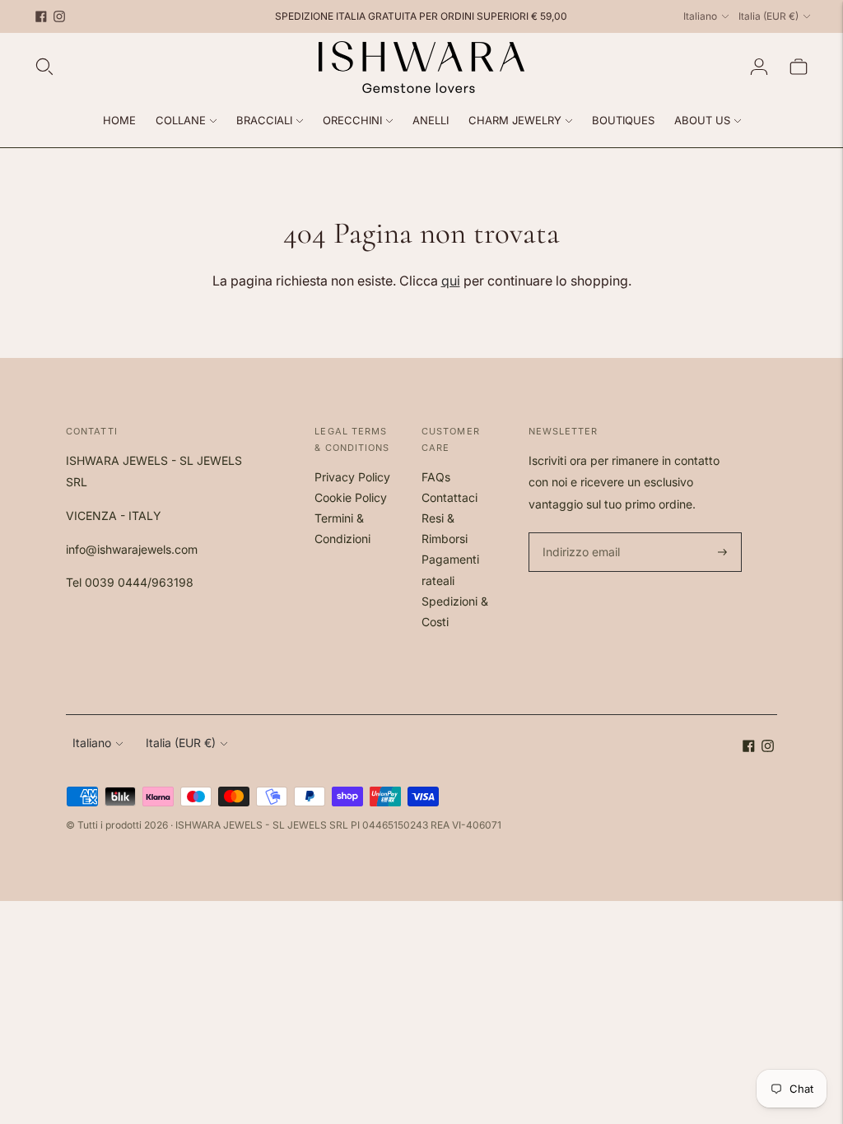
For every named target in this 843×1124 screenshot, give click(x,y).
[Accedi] (759, 67)
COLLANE (181, 120)
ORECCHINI (352, 120)
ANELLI (430, 120)
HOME (119, 120)
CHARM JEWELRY (514, 120)
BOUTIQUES (623, 120)
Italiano (700, 16)
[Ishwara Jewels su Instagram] (59, 16)
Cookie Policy (350, 497)
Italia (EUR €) (768, 16)
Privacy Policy (352, 477)
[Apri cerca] (44, 67)
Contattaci (449, 497)
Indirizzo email (579, 533)
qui (450, 280)
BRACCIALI (264, 120)
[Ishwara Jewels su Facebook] (41, 16)
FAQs (436, 477)
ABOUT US (702, 120)
